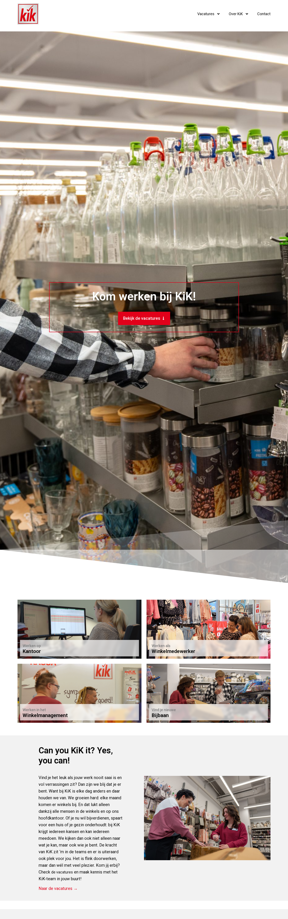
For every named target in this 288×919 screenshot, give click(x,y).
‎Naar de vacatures (40, 649)
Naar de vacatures (169, 649)
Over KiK (236, 14)
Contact (264, 14)
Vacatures (205, 14)
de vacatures (62, 872)
